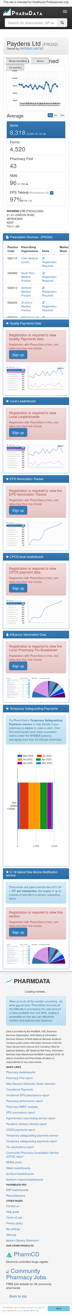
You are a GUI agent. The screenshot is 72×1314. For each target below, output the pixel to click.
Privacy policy (14, 1223)
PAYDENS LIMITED (31, 48)
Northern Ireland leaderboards (24, 1179)
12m (62, 115)
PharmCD (25, 1254)
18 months (15, 67)
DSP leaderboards (17, 1190)
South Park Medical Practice (28, 277)
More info (35, 1310)
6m (55, 115)
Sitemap (11, 1235)
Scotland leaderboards (20, 1174)
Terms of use (14, 1217)
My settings (13, 1229)
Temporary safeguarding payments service (32, 1135)
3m (50, 115)
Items (40, 61)
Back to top (18, 1295)
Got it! (58, 1308)
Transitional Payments (19, 1089)
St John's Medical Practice (26, 306)
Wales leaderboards (18, 1168)
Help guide (12, 1212)
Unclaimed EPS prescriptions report (27, 1095)
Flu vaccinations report (20, 1147)
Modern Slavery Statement (22, 1240)
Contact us (12, 1206)
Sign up (18, 354)
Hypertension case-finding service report (30, 1118)
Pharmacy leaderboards (20, 1072)
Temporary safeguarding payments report (31, 1141)
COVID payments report (20, 1130)
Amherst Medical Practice (26, 291)
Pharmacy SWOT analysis (22, 1107)
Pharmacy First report (19, 1078)
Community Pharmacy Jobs (26, 1273)
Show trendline (18, 61)
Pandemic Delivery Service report (26, 1124)
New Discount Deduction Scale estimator (30, 1084)
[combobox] (31, 22)
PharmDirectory (15, 1195)
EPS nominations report (20, 1112)
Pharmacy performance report (24, 1101)
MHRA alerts (14, 1162)
